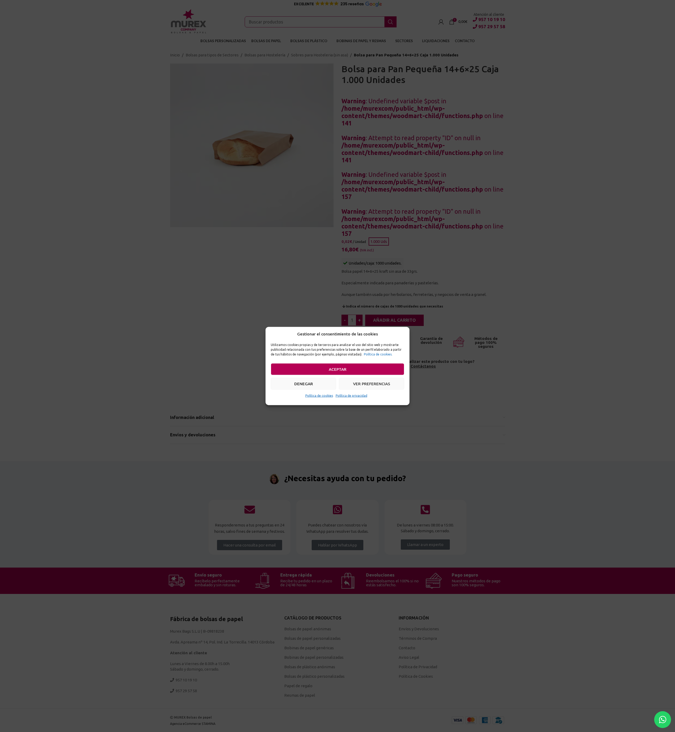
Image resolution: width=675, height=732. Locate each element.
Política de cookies (319, 395)
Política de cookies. (378, 354)
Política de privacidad (351, 395)
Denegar (303, 383)
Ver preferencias (371, 383)
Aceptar (337, 369)
